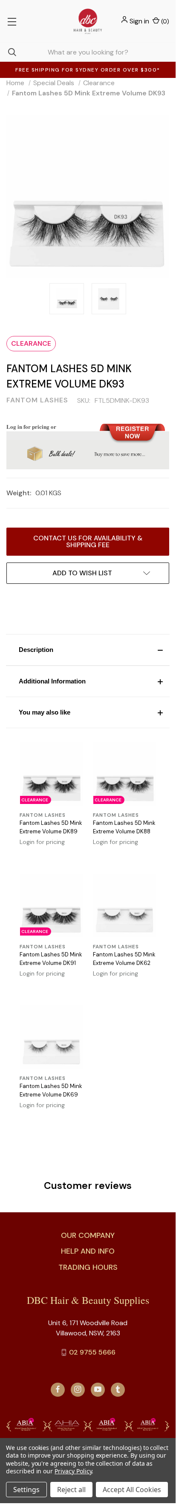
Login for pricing (42, 842)
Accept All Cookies (132, 1489)
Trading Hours (88, 1267)
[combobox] (88, 52)
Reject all (71, 1489)
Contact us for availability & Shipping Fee (87, 541)
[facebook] (57, 1389)
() (164, 21)
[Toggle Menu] (11, 21)
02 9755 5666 (92, 1352)
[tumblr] (117, 1389)
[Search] (8, 52)
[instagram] (77, 1389)
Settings (26, 1489)
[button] (88, 650)
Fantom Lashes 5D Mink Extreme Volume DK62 (124, 959)
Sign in (139, 21)
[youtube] (97, 1389)
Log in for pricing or (31, 426)
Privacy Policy (73, 1471)
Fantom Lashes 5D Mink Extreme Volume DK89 (51, 827)
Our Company (88, 1235)
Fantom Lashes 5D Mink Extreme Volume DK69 (51, 1090)
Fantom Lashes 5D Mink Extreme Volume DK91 (51, 959)
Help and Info (88, 1251)
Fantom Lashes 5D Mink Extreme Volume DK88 (124, 827)
